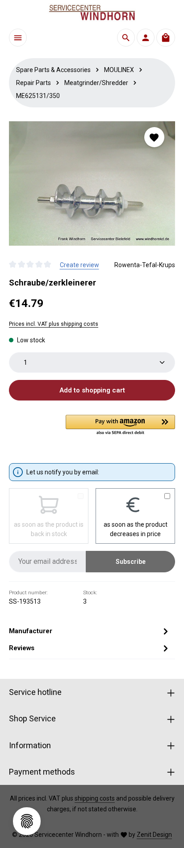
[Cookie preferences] (26, 821)
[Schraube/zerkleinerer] (92, 183)
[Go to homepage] (92, 12)
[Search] (126, 38)
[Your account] (146, 38)
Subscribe (131, 561)
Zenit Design (154, 834)
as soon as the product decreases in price (135, 529)
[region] (92, 183)
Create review (79, 264)
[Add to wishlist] (154, 137)
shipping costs (95, 798)
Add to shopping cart (92, 390)
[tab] (90, 630)
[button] (120, 425)
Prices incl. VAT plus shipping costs (53, 324)
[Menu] (18, 38)
